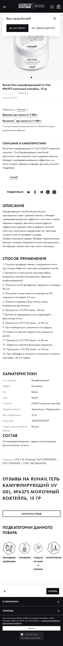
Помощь (8, 610)
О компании (10, 601)
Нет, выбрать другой (43, 28)
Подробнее (9, 167)
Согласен (31, 628)
